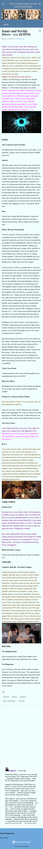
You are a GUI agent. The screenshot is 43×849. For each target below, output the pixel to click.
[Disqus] (21, 736)
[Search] (39, 4)
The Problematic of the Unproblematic (23, 5)
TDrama (21, 701)
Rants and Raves (9, 701)
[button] (39, 31)
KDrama (23, 697)
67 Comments (19, 39)
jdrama (14, 697)
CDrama (6, 697)
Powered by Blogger (23, 842)
